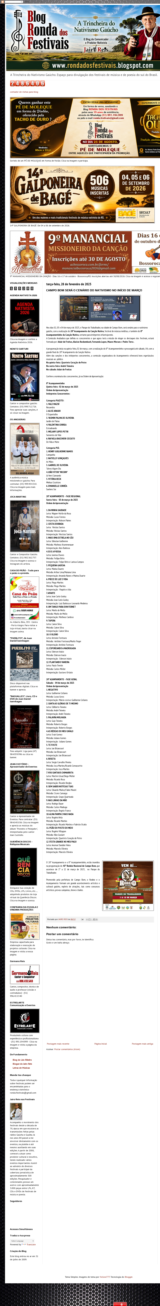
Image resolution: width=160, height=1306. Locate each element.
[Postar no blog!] (89, 919)
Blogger (128, 1276)
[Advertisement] (100, 1020)
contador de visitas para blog (24, 91)
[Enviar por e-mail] (87, 919)
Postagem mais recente (58, 1043)
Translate (31, 1244)
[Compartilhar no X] (92, 919)
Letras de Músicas (21, 1067)
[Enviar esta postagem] (82, 919)
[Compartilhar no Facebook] (94, 919)
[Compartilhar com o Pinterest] (96, 919)
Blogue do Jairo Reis (22, 1063)
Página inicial (100, 1043)
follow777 (105, 1276)
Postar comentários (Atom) (67, 1049)
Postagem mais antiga (142, 1043)
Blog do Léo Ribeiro (22, 1059)
